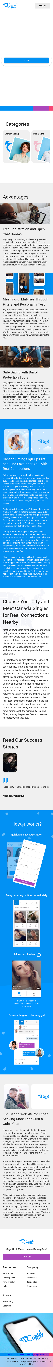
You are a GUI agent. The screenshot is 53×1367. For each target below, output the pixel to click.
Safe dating (8, 1301)
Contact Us (31, 1277)
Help (5, 1286)
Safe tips (7, 1305)
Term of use (8, 1273)
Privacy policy (9, 1282)
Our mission (32, 1286)
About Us (31, 1273)
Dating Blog (32, 1282)
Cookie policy (9, 1277)
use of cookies (26, 1364)
